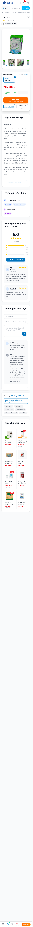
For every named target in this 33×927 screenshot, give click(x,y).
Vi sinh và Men (8, 406)
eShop (7, 12)
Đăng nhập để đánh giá (16, 259)
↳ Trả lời (8, 386)
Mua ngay (26, 924)
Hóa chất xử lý (18, 406)
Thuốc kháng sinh (20, 409)
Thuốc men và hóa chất (17, 12)
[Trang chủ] (2, 12)
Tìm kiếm (26, 8)
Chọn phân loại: (8, 74)
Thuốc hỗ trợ (23, 412)
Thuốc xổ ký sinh (9, 409)
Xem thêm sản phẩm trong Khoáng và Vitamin (13, 401)
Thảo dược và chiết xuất (11, 412)
